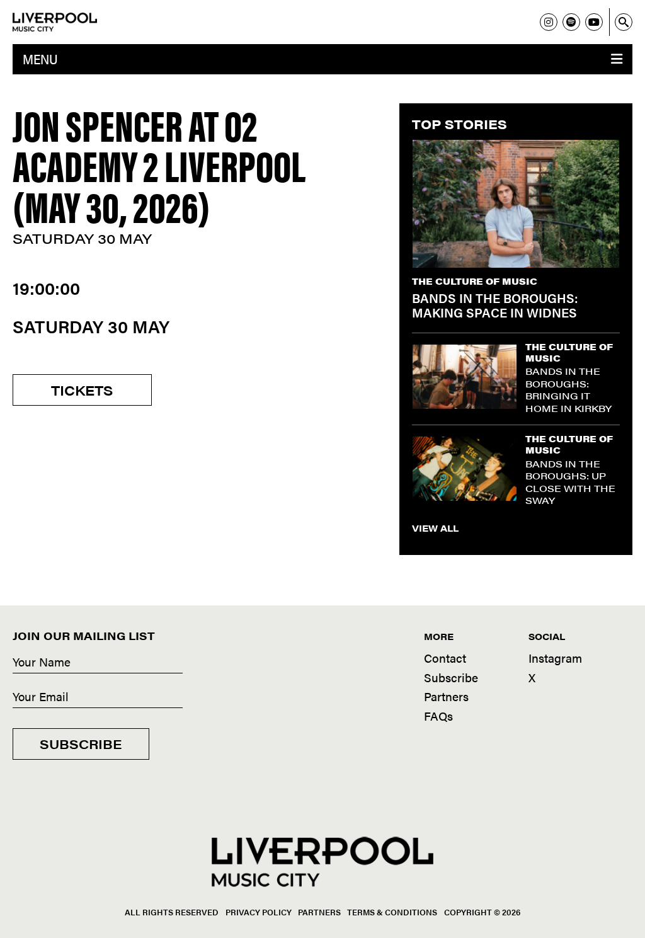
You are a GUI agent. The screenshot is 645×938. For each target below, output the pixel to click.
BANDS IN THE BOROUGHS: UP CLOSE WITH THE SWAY (570, 482)
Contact (445, 657)
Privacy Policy (258, 912)
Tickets (82, 389)
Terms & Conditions (392, 912)
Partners (446, 696)
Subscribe (81, 744)
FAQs (438, 715)
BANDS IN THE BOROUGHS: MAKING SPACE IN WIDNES (495, 305)
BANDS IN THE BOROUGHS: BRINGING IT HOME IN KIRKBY (568, 389)
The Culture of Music (474, 281)
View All (435, 528)
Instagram (555, 657)
